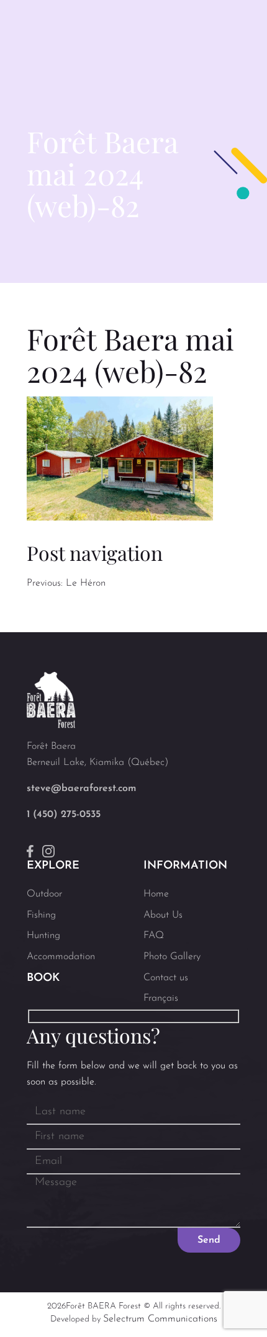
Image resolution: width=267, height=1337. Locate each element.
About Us (163, 915)
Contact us (165, 978)
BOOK (43, 978)
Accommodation (61, 957)
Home (156, 894)
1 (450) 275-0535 (64, 815)
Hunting (43, 936)
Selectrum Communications (160, 1319)
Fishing (41, 915)
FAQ (153, 936)
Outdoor (44, 894)
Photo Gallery (172, 957)
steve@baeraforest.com (81, 789)
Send (208, 1240)
